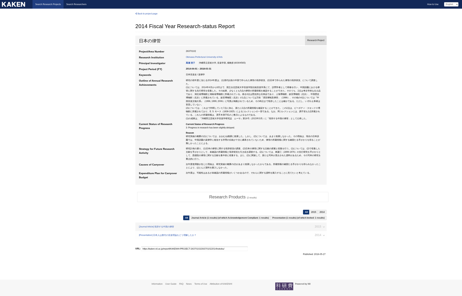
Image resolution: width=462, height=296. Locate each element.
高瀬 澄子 (190, 63)
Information (157, 284)
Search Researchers (76, 4)
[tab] (232, 197)
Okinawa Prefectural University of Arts (204, 57)
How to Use (433, 4)
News (189, 284)
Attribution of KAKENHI (221, 284)
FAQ (181, 284)
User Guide (170, 284)
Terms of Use (200, 284)
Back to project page (147, 13)
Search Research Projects (48, 4)
